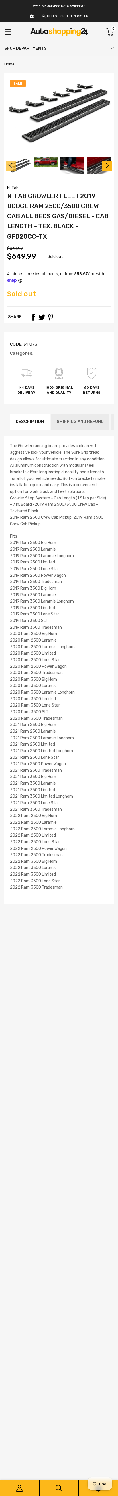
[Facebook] (33, 317)
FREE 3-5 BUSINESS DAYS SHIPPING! (57, 6)
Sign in (66, 16)
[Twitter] (41, 317)
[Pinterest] (50, 317)
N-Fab (13, 188)
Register (80, 16)
